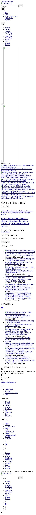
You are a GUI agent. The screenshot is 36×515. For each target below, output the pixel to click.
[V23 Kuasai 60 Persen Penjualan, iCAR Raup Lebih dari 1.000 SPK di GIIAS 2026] (20, 286)
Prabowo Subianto (10, 435)
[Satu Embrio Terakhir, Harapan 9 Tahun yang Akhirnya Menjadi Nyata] (20, 322)
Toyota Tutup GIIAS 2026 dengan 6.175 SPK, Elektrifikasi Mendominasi (19, 271)
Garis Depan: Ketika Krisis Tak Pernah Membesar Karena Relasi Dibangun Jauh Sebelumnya (16, 176)
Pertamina (8, 438)
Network (3, 214)
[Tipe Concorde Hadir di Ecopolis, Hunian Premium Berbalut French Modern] (18, 167)
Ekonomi (7, 405)
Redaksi (7, 14)
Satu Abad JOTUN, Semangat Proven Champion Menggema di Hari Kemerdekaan (19, 361)
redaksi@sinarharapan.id (8, 382)
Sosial (10, 488)
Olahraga (7, 463)
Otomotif (7, 407)
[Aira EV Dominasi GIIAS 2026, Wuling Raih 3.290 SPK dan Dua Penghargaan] (20, 260)
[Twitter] (6, 444)
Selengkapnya (5, 242)
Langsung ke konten (7, 1)
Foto (6, 410)
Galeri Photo (8, 461)
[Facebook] (5, 442)
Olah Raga (8, 416)
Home (6, 13)
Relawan (7, 425)
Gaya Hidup (8, 409)
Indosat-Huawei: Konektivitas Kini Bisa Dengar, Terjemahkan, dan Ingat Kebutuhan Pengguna (19, 344)
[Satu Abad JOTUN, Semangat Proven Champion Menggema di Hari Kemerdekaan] (20, 358)
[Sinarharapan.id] (6, 3)
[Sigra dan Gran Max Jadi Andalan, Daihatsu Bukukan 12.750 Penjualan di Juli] (20, 277)
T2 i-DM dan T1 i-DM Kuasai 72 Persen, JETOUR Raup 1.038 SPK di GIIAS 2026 (18, 297)
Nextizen (7, 20)
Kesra (6, 414)
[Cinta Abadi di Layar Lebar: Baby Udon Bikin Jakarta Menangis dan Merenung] (20, 350)
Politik (7, 428)
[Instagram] (5, 446)
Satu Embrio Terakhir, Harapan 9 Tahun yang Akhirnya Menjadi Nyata (18, 325)
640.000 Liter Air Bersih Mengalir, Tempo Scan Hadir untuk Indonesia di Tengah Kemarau (17, 197)
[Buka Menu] (3, 8)
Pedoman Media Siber (11, 16)
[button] (21, 5)
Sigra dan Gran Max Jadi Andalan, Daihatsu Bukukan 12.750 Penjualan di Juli (18, 280)
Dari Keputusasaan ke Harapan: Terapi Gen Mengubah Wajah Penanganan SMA (18, 333)
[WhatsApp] (5, 448)
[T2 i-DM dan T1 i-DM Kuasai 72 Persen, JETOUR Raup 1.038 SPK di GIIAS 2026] (20, 295)
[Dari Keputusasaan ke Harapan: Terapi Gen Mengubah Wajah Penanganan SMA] (20, 331)
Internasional (8, 412)
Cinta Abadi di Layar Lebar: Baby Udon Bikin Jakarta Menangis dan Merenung (19, 352)
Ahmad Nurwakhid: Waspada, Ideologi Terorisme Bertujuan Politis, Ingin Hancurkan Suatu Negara (15, 222)
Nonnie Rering (5, 232)
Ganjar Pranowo (10, 426)
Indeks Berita (9, 18)
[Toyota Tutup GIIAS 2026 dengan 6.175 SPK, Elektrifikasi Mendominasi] (20, 269)
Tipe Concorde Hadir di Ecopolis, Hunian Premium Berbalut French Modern (17, 316)
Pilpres (7, 423)
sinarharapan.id (9, 431)
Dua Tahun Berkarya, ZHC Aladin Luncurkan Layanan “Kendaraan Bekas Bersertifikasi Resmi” (18, 190)
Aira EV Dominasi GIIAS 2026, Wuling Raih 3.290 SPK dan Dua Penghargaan (18, 263)
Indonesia (7, 433)
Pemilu (7, 430)
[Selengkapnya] (2, 309)
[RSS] (5, 449)
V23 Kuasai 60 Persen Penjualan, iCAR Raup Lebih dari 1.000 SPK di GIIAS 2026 (19, 288)
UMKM (7, 437)
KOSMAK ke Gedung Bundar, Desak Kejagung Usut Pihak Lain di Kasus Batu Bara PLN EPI (17, 183)
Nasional (7, 404)
